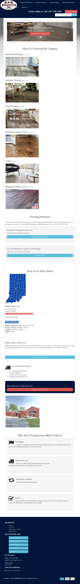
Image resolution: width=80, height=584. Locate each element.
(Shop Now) (26, 54)
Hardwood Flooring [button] (25, 2)
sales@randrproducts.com (16, 560)
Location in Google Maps (12, 570)
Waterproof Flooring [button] (68, 2)
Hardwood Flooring (14, 541)
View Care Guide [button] (40, 255)
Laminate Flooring (14, 544)
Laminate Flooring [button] (40, 2)
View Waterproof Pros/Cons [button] (40, 236)
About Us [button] (24, 7)
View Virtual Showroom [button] (40, 357)
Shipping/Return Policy (15, 529)
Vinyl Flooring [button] (54, 2)
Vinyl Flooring (13, 548)
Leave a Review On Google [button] (40, 389)
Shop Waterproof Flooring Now (40, 33)
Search (74, 14)
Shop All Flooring (71, 11)
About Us (11, 525)
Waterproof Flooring (14, 538)
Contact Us (12, 527)
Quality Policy (12, 531)
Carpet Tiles (12, 551)
